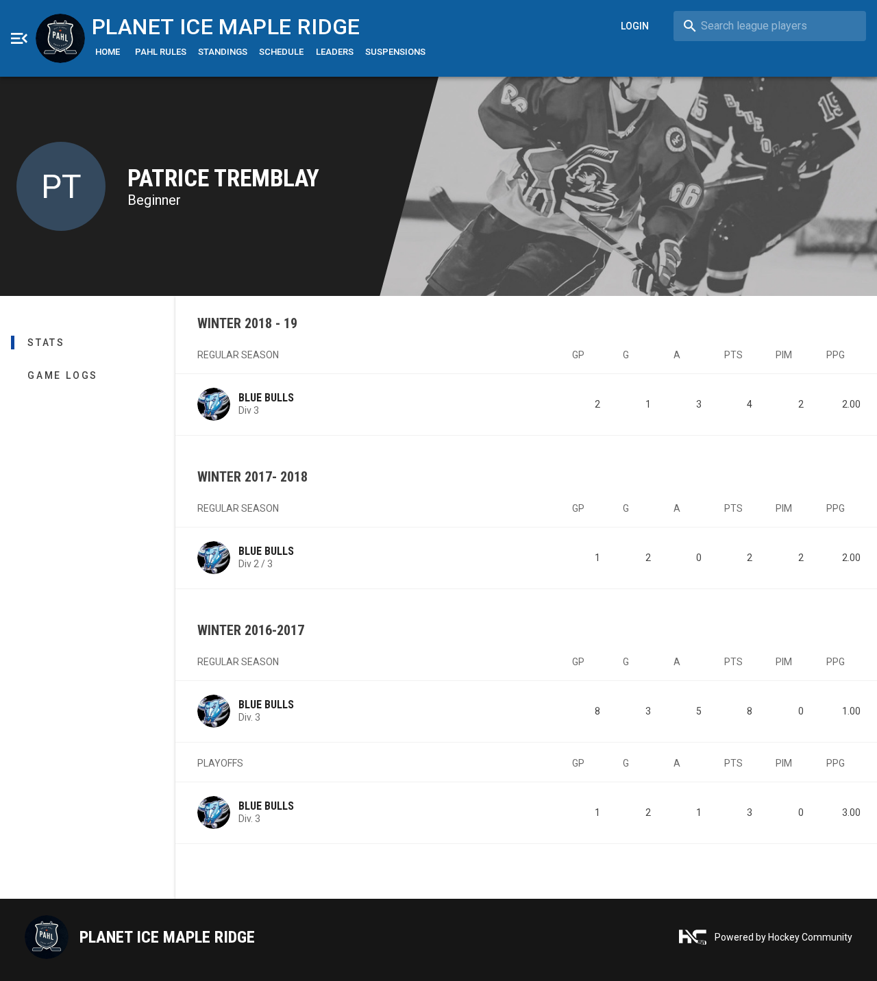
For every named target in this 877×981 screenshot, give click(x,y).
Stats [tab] (46, 342)
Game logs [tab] (62, 375)
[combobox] (770, 26)
